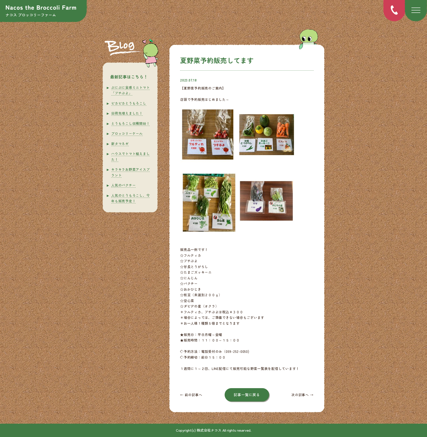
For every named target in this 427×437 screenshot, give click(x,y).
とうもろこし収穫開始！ (130, 123)
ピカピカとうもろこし (128, 103)
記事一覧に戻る (247, 394)
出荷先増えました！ (127, 113)
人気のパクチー (123, 185)
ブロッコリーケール (127, 133)
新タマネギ (120, 143)
